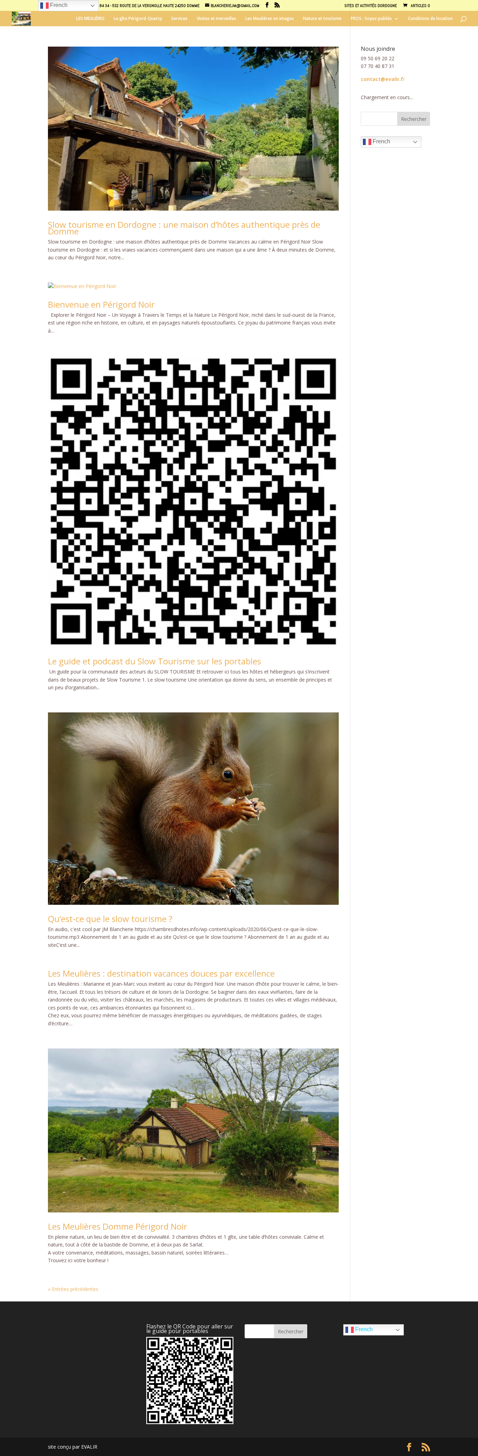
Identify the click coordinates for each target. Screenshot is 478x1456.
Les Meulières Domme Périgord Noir (117, 1226)
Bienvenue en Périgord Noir (101, 304)
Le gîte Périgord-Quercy (138, 18)
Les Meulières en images (269, 18)
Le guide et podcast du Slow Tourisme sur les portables (154, 661)
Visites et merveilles (216, 18)
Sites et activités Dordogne (370, 6)
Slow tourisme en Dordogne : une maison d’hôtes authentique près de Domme (184, 228)
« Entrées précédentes (73, 1289)
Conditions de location (430, 18)
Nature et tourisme (322, 18)
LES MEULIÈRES (90, 18)
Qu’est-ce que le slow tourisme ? (110, 918)
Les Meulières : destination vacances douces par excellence (161, 973)
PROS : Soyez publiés (371, 18)
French (380, 142)
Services (179, 18)
